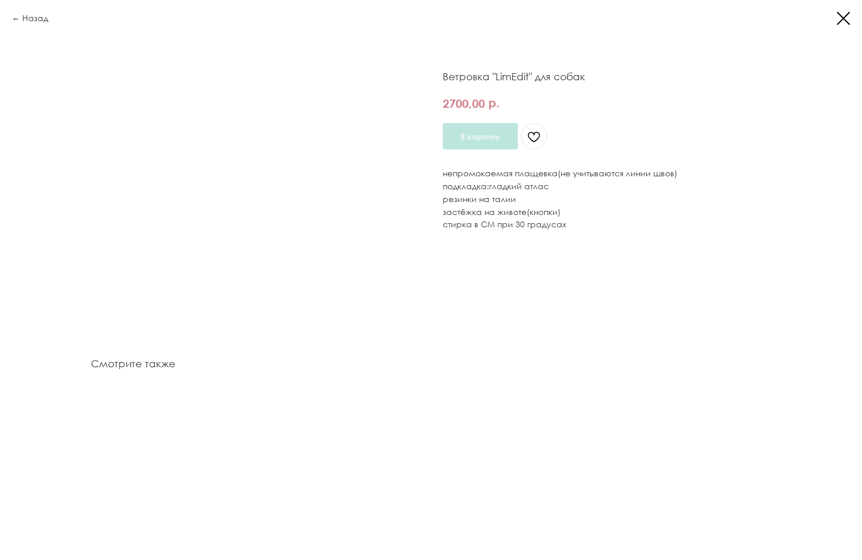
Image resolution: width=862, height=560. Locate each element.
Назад (35, 18)
